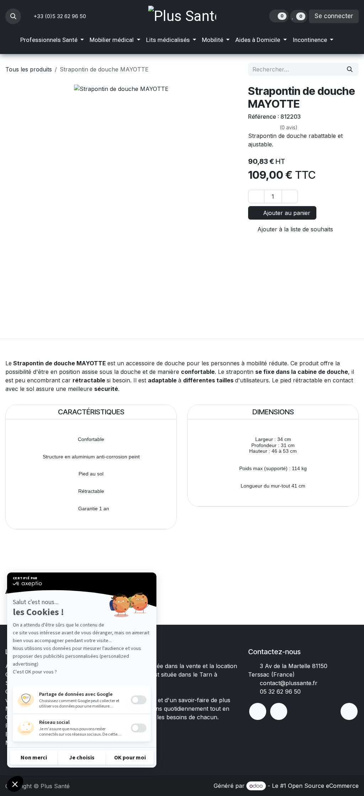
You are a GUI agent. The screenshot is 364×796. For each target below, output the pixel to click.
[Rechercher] (350, 69)
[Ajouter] (290, 196)
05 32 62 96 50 (280, 691)
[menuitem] (52, 40)
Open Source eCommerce (323, 785)
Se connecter (334, 16)
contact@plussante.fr (288, 683)
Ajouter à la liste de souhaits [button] (294, 229)
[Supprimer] (256, 196)
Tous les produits (28, 69)
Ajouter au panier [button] (285, 212)
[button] (13, 16)
